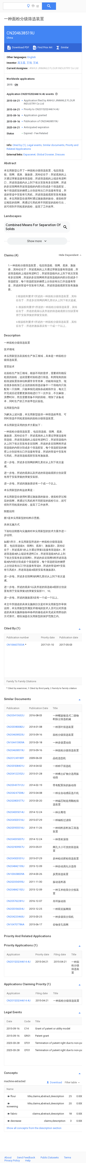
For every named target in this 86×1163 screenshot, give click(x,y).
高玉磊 (21, 62)
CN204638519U (15, 750)
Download (55, 1082)
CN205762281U (15, 900)
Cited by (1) (19, 145)
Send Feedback (26, 1157)
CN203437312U (15, 785)
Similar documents (53, 145)
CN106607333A (16, 644)
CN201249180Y (15, 758)
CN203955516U (15, 827)
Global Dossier (45, 154)
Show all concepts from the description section (34, 1128)
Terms (67, 1157)
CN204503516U (15, 819)
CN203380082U (15, 726)
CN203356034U (15, 908)
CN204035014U (15, 812)
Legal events (34, 145)
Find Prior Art (44, 47)
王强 (29, 62)
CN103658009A (15, 873)
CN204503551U (15, 858)
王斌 (35, 62)
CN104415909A (15, 742)
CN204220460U (15, 916)
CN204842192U (15, 889)
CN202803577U (15, 800)
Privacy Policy (12, 1160)
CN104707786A (15, 924)
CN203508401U (15, 765)
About (8, 1157)
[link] (11, 1096)
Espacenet (29, 154)
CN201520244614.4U (19, 961)
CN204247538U (15, 792)
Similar (64, 47)
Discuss (60, 154)
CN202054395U (15, 881)
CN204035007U (15, 839)
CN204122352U (15, 773)
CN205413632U (15, 715)
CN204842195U (15, 866)
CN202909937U (15, 846)
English (31, 57)
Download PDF (20, 47)
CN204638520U (15, 734)
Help (28, 1160)
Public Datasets (50, 1157)
